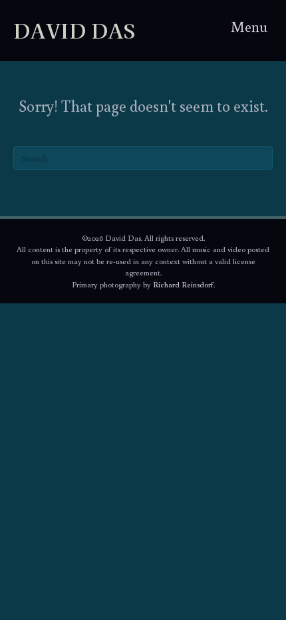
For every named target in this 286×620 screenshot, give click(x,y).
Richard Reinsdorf (183, 284)
